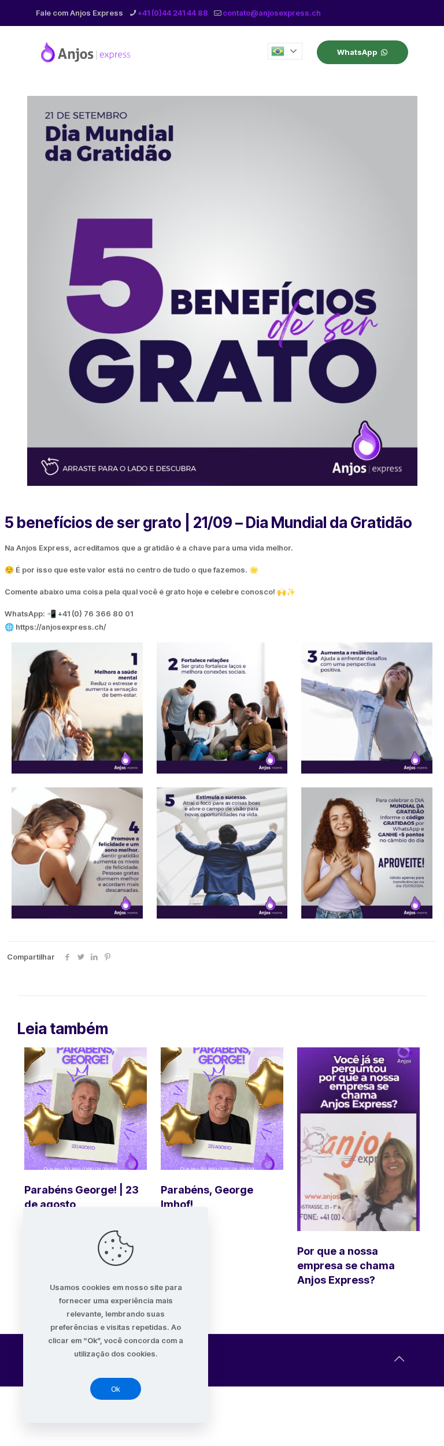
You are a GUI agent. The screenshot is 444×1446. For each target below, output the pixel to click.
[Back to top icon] (399, 1359)
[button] (285, 51)
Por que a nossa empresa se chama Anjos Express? (346, 1265)
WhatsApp (357, 52)
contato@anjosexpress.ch (272, 12)
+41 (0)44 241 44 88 (173, 12)
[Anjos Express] (87, 52)
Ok (115, 1388)
